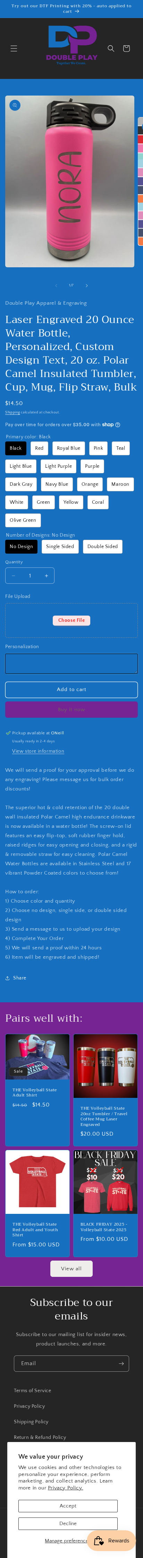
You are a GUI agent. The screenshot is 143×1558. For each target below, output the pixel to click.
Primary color (28, 437)
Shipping (12, 412)
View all (71, 1269)
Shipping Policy (31, 1422)
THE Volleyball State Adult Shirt (34, 1092)
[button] (14, 48)
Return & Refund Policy (40, 1437)
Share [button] (19, 978)
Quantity (14, 561)
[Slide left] (56, 285)
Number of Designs (40, 535)
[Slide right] (86, 285)
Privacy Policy (29, 1406)
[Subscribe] (121, 1363)
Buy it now (71, 710)
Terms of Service (32, 1391)
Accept (68, 1506)
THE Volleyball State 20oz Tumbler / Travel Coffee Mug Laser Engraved (104, 1116)
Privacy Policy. (65, 1488)
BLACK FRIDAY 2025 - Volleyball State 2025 (104, 1227)
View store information (38, 751)
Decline (68, 1523)
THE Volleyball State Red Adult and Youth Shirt (35, 1230)
